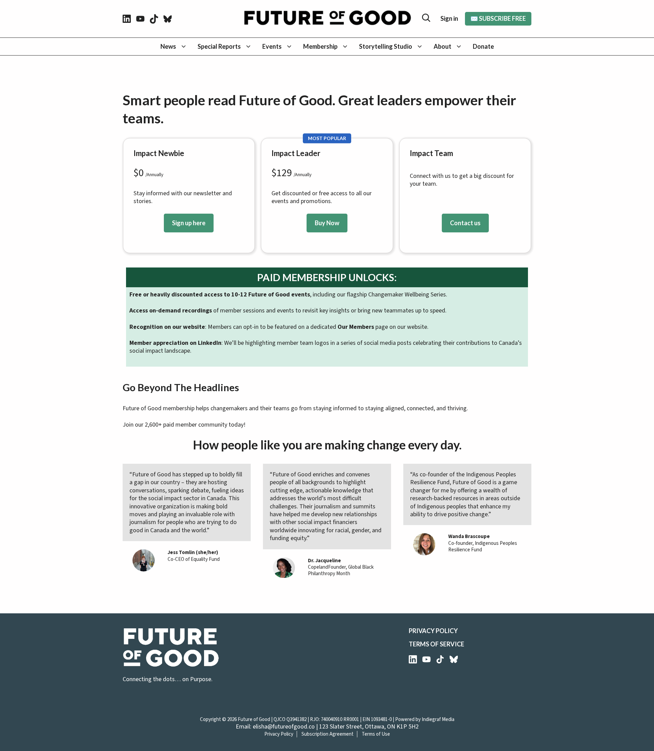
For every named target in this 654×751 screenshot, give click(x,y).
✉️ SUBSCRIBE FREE (498, 18)
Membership (320, 46)
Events (272, 46)
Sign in (449, 18)
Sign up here (188, 223)
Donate (483, 46)
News (168, 46)
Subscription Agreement (327, 734)
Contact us (465, 223)
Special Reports (219, 46)
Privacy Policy (433, 630)
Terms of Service (436, 644)
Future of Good (254, 719)
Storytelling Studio (385, 46)
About (442, 46)
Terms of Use (376, 734)
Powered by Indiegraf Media (424, 719)
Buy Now (327, 223)
